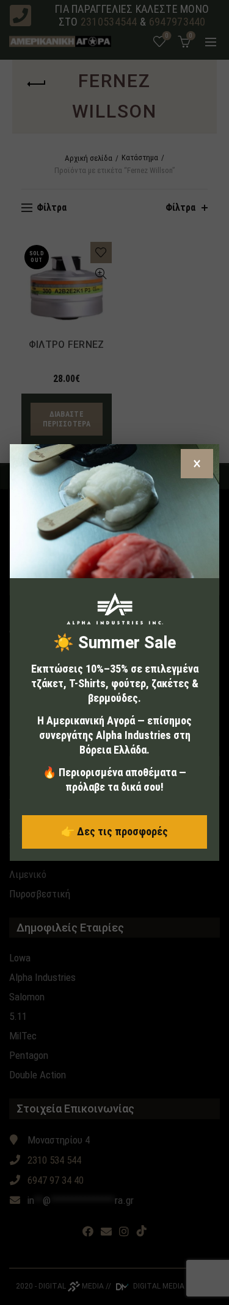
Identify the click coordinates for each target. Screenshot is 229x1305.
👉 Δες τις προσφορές (114, 831)
